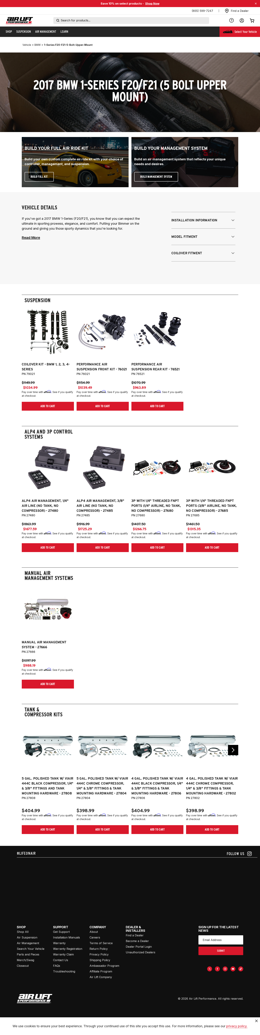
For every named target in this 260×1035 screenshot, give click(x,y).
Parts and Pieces (28, 954)
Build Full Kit (39, 176)
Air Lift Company (100, 977)
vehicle (26, 44)
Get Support (61, 932)
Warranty (59, 943)
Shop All (22, 932)
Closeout (23, 965)
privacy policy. (236, 1026)
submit (221, 950)
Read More (31, 237)
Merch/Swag (25, 960)
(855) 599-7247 (202, 11)
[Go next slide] (233, 750)
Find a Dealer (135, 935)
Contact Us (60, 960)
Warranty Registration (67, 949)
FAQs (56, 965)
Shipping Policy (99, 960)
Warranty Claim (63, 954)
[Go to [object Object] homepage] (34, 998)
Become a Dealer (137, 941)
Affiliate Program (100, 971)
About (93, 932)
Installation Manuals (66, 937)
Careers (94, 937)
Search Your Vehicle (30, 949)
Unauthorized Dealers (140, 952)
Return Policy (98, 949)
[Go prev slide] (27, 750)
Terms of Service (101, 943)
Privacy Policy (99, 954)
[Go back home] (19, 20)
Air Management (28, 943)
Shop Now (152, 3)
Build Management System (156, 176)
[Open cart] (252, 20)
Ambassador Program (104, 965)
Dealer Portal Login (139, 946)
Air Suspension (27, 937)
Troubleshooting (64, 971)
